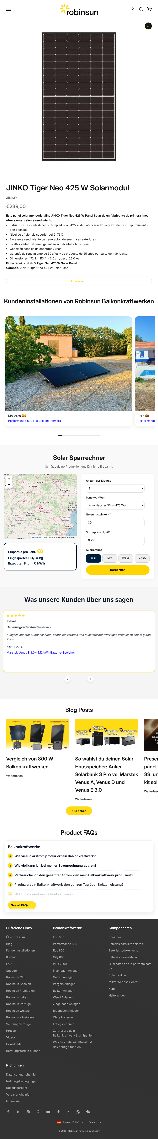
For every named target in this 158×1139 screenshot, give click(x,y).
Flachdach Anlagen (66, 970)
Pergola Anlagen (64, 984)
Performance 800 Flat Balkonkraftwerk (34, 421)
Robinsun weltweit (18, 1010)
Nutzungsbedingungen (21, 1081)
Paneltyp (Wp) (95, 497)
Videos (11, 1037)
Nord (142, 558)
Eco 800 (58, 950)
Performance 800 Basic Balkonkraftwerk (34, 653)
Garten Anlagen (63, 977)
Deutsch (93, 1122)
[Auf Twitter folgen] (18, 1112)
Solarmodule (117, 975)
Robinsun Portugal (18, 1004)
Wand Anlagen (63, 997)
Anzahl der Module (98, 480)
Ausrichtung (94, 549)
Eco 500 (58, 937)
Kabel (112, 989)
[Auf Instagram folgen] (28, 1112)
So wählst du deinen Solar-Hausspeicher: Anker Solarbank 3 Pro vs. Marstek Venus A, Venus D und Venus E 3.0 (106, 774)
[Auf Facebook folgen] (8, 1112)
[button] (9, 479)
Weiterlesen (14, 776)
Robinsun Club (16, 977)
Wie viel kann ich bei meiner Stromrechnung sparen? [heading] (55, 865)
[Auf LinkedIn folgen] (68, 1112)
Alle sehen (79, 810)
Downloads (13, 1044)
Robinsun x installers (20, 1017)
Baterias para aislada (123, 957)
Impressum (13, 1101)
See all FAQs (22, 905)
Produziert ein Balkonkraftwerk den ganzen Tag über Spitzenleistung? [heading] (69, 884)
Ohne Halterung (64, 1017)
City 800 (58, 957)
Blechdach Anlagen (66, 1010)
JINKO (11, 198)
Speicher (115, 937)
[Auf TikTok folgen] (58, 1112)
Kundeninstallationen (20, 950)
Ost (109, 558)
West (125, 558)
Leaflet (38, 537)
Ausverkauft (78, 281)
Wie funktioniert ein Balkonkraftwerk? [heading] (43, 894)
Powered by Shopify (89, 1131)
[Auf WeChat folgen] (88, 1112)
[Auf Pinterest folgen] (38, 1112)
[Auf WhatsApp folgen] (78, 1112)
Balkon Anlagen (63, 990)
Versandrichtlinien (18, 1094)
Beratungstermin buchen (23, 1051)
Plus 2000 (60, 964)
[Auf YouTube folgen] (48, 1112)
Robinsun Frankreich (20, 990)
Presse (11, 1030)
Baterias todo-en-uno (123, 950)
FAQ (9, 964)
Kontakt (11, 957)
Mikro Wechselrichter (124, 982)
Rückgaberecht (16, 1088)
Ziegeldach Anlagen (66, 1004)
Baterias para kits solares (126, 944)
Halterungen (117, 995)
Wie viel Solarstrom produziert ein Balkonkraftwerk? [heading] (55, 856)
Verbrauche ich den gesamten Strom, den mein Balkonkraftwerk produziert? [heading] (73, 875)
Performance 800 (65, 944)
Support (11, 970)
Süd (93, 558)
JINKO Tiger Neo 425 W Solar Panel (52, 263)
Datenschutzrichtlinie (21, 1074)
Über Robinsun (16, 937)
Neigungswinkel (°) (98, 514)
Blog (9, 944)
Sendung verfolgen (19, 1024)
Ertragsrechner (63, 1024)
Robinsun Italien (17, 997)
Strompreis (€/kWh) (99, 532)
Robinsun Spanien (18, 984)
